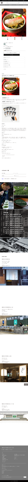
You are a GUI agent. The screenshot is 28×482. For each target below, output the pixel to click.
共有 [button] (5, 69)
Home (2, 178)
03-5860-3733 (5, 311)
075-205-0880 (5, 263)
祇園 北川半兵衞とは (4, 455)
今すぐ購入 (11, 54)
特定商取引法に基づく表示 (5, 459)
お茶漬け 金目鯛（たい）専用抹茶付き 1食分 (10, 178)
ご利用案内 (3, 456)
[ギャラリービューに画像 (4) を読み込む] (21, 37)
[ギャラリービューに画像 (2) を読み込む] (7, 37)
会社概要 (3, 457)
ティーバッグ (16, 173)
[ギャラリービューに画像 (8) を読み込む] (21, 39)
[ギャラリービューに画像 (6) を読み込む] (7, 39)
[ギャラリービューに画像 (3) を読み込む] (14, 37)
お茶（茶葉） (3, 173)
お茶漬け (3, 175)
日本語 (3, 449)
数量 (4, 48)
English (11, 449)
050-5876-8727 (5, 359)
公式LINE (3, 454)
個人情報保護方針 (4, 458)
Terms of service (4, 460)
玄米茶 (15, 455)
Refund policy (3, 461)
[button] (15, 57)
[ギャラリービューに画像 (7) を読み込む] (14, 39)
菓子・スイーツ (16, 175)
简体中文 (7, 449)
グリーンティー (18, 455)
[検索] (18, 2)
